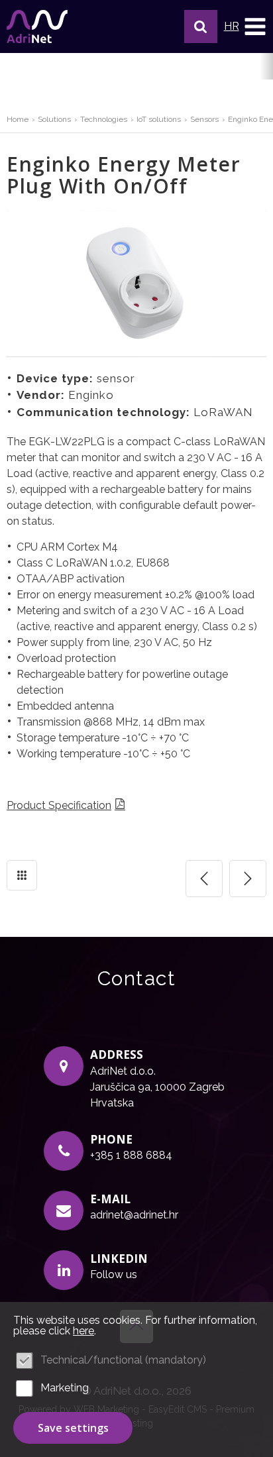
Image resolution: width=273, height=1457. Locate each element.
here (83, 1330)
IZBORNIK (254, 26)
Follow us (113, 1274)
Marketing (64, 1387)
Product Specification (59, 805)
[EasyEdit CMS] (37, 26)
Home (17, 119)
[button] (200, 26)
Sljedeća (247, 878)
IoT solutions (158, 119)
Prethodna (204, 878)
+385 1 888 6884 (131, 1155)
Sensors (204, 119)
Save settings (73, 1428)
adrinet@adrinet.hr (134, 1215)
